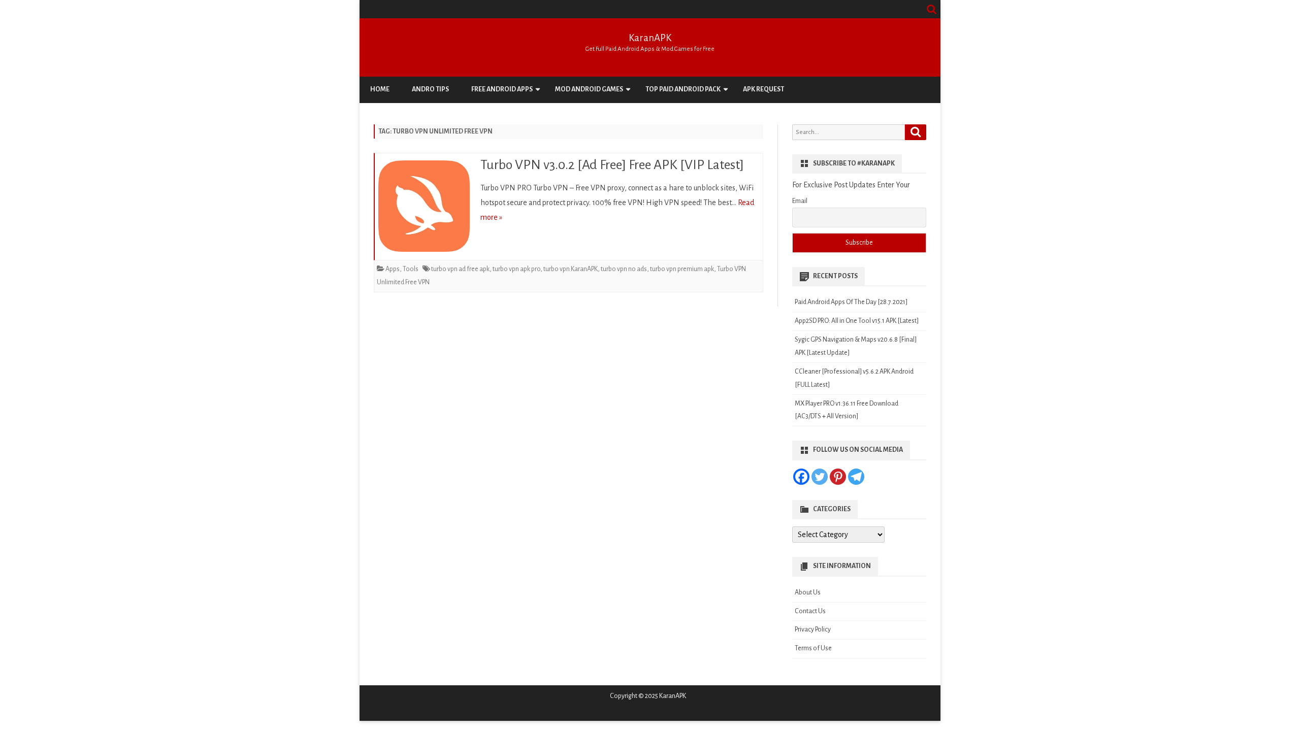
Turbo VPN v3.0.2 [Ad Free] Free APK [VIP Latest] (612, 165)
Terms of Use (813, 648)
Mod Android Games (589, 89)
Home (379, 89)
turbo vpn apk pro (516, 269)
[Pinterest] (838, 477)
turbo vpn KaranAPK (570, 269)
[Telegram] (856, 477)
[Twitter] (819, 477)
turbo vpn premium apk (682, 269)
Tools (410, 269)
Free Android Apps (502, 89)
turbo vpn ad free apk (460, 269)
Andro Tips (430, 89)
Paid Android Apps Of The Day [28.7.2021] (851, 302)
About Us (808, 592)
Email (799, 201)
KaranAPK (650, 37)
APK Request (763, 89)
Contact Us (810, 611)
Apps (392, 269)
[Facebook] (801, 477)
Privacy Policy (813, 629)
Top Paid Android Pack (683, 89)
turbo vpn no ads (624, 269)
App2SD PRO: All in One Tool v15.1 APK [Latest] (857, 320)
